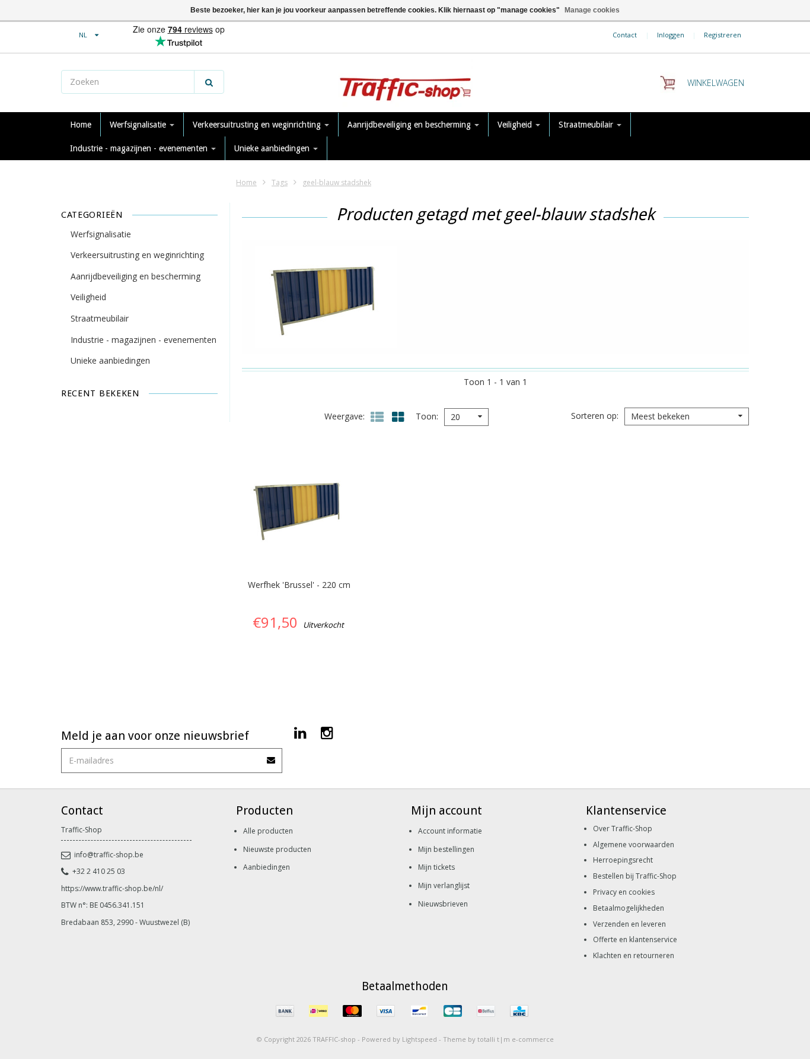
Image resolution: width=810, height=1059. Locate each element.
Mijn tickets (436, 867)
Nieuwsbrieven (443, 904)
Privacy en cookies (624, 892)
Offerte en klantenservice (635, 939)
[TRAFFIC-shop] (405, 83)
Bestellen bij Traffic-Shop (635, 876)
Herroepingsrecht (623, 860)
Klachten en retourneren (633, 955)
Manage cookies (592, 10)
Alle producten (268, 831)
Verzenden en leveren (629, 924)
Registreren (722, 34)
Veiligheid (516, 124)
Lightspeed (419, 1039)
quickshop (299, 542)
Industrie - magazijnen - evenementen (140, 148)
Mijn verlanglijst (444, 885)
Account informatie (450, 831)
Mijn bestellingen (446, 849)
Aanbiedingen (266, 867)
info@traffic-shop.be (108, 855)
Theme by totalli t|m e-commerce (498, 1039)
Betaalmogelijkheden (628, 908)
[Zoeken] (209, 82)
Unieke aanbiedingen (273, 148)
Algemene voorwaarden (633, 844)
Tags (280, 182)
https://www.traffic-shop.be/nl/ (112, 888)
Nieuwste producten (277, 849)
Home (80, 124)
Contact (625, 34)
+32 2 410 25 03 (98, 871)
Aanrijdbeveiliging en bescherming (410, 124)
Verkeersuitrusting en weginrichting (258, 124)
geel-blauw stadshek (336, 182)
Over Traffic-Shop (622, 828)
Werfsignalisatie (139, 124)
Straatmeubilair (587, 124)
